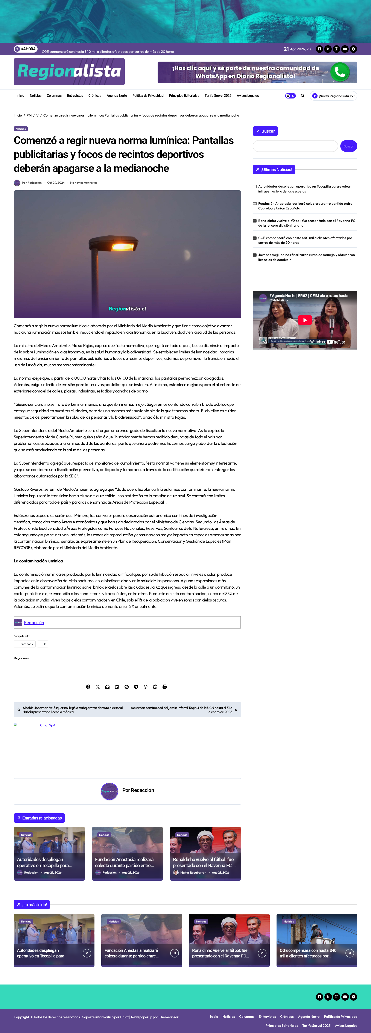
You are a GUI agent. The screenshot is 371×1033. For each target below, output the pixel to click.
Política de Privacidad (147, 96)
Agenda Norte (117, 96)
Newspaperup (141, 1017)
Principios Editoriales (184, 96)
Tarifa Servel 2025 (218, 96)
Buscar (268, 131)
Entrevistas (75, 96)
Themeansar (168, 1017)
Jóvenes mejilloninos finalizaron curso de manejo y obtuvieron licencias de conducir (306, 257)
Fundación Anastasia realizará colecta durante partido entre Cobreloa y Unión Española (124, 865)
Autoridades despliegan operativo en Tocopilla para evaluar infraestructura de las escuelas (304, 188)
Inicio (20, 96)
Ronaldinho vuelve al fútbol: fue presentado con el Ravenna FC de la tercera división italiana (205, 865)
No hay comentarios (83, 183)
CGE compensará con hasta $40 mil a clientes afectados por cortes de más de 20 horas (305, 240)
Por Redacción (32, 183)
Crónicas (94, 96)
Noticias (35, 96)
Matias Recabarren (193, 872)
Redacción (34, 622)
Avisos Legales (248, 96)
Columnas (54, 96)
